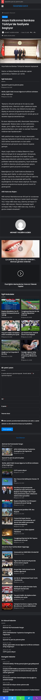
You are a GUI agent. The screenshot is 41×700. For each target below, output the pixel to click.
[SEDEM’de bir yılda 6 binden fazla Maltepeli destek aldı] (7, 589)
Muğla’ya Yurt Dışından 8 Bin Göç (10, 353)
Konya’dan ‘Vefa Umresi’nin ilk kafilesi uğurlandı (24, 570)
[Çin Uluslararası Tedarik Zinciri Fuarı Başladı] (30, 325)
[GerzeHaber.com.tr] (20, 6)
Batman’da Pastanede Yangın (12, 444)
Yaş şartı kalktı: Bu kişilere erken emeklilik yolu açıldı (10, 333)
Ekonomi (12, 13)
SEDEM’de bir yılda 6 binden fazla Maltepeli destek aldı (25, 588)
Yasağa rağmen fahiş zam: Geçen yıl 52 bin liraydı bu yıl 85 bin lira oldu (29, 355)
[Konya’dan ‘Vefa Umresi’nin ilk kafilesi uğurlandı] (7, 572)
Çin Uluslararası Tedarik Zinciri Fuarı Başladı (29, 333)
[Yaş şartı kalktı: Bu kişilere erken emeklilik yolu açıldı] (11, 325)
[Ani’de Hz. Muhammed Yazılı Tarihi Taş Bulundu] (7, 580)
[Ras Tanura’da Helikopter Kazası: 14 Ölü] (7, 481)
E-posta (4, 406)
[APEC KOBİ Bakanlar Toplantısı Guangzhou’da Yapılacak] (7, 452)
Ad (3, 399)
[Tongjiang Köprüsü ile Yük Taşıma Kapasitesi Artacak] (30, 304)
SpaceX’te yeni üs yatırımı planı (14, 1)
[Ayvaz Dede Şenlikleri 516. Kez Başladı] (7, 512)
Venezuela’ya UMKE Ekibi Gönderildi (26, 552)
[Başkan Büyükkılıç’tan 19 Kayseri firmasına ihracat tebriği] (11, 304)
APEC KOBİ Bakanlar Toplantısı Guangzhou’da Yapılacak (24, 450)
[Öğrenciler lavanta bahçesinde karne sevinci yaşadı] (7, 563)
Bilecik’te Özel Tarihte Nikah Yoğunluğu (15, 547)
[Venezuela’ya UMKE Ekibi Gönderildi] (7, 554)
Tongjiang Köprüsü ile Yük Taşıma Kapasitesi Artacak (30, 313)
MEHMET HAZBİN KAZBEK (11, 32)
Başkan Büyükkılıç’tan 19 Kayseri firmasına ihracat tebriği (10, 313)
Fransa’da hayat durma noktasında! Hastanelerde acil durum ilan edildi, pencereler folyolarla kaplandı (24, 521)
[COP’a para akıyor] (7, 473)
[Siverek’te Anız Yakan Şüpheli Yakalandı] (7, 532)
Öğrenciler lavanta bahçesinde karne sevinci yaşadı (25, 562)
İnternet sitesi (6, 413)
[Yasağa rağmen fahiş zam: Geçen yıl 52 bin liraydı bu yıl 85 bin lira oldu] (30, 345)
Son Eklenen (20, 438)
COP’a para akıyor (20, 470)
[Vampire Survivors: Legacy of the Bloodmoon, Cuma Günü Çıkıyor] (7, 606)
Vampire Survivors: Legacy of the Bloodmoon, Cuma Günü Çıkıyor (25, 605)
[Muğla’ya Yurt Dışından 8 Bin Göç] (11, 345)
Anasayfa (6, 13)
